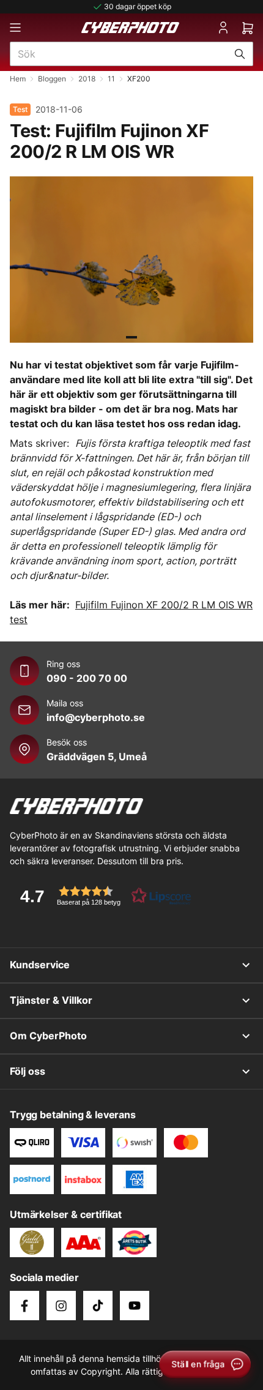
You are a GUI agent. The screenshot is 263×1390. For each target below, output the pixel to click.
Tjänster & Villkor (51, 1000)
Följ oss (27, 1071)
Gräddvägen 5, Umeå (96, 756)
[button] (101, 896)
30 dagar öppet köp (137, 6)
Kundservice (40, 964)
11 (111, 78)
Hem (18, 78)
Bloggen (52, 78)
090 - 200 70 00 (86, 678)
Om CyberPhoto (48, 1035)
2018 (86, 78)
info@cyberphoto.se (95, 717)
